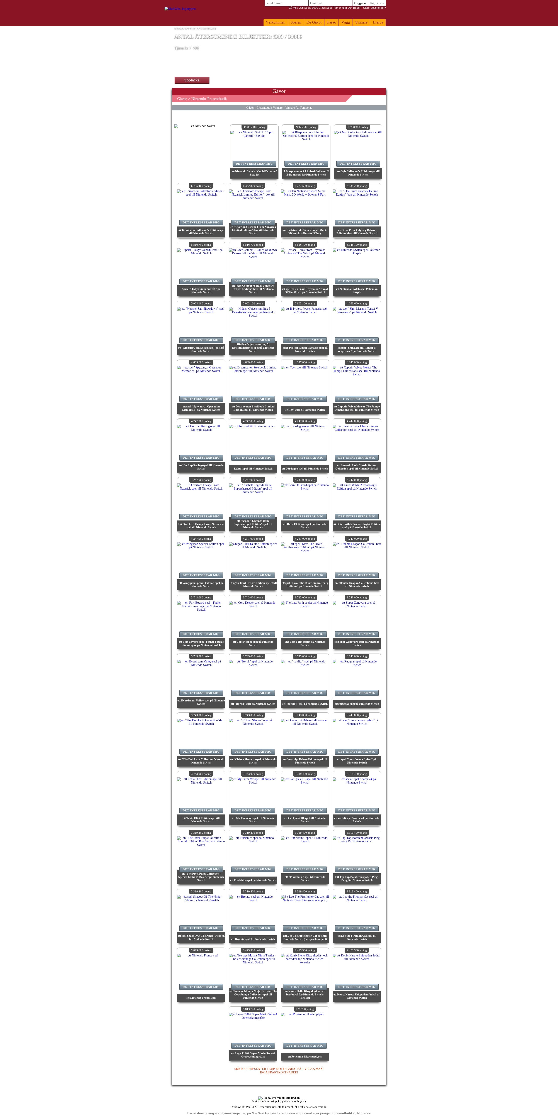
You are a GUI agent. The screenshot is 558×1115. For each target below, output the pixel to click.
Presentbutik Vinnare (269, 107)
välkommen (275, 22)
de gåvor (314, 22)
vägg (345, 22)
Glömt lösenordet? (337, 7)
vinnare (361, 22)
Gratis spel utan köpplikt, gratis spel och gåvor (279, 1101)
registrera (377, 3)
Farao (331, 22)
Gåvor (182, 98)
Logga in (360, 3)
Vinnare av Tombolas (298, 107)
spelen (296, 22)
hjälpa (378, 22)
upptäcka (191, 80)
